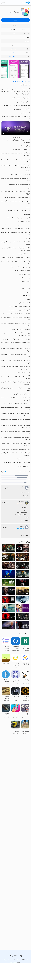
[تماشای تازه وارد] (22, 591)
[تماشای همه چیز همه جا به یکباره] (8, 600)
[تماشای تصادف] (8, 548)
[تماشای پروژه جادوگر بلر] (22, 583)
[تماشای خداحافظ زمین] (22, 574)
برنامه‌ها (24, 82)
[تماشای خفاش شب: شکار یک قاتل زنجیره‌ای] (22, 625)
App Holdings (12, 56)
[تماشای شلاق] (22, 557)
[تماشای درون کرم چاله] (8, 625)
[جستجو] (3, 2)
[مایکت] (25, 4)
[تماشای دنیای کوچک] (8, 583)
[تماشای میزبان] (22, 548)
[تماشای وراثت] (8, 566)
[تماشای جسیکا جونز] (8, 557)
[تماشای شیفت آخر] (8, 608)
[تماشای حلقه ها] (22, 600)
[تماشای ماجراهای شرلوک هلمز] (22, 617)
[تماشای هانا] (8, 574)
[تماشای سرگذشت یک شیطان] (22, 566)
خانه (29, 82)
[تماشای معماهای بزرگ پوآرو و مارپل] (22, 608)
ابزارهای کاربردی (12, 53)
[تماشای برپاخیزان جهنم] (8, 617)
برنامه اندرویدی (13, 49)
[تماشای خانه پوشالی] (8, 591)
